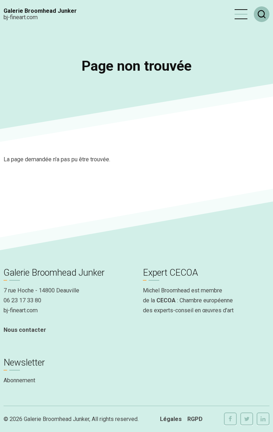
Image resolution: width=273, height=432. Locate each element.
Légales (171, 419)
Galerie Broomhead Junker (40, 10)
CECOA (166, 300)
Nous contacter (25, 329)
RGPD (195, 419)
